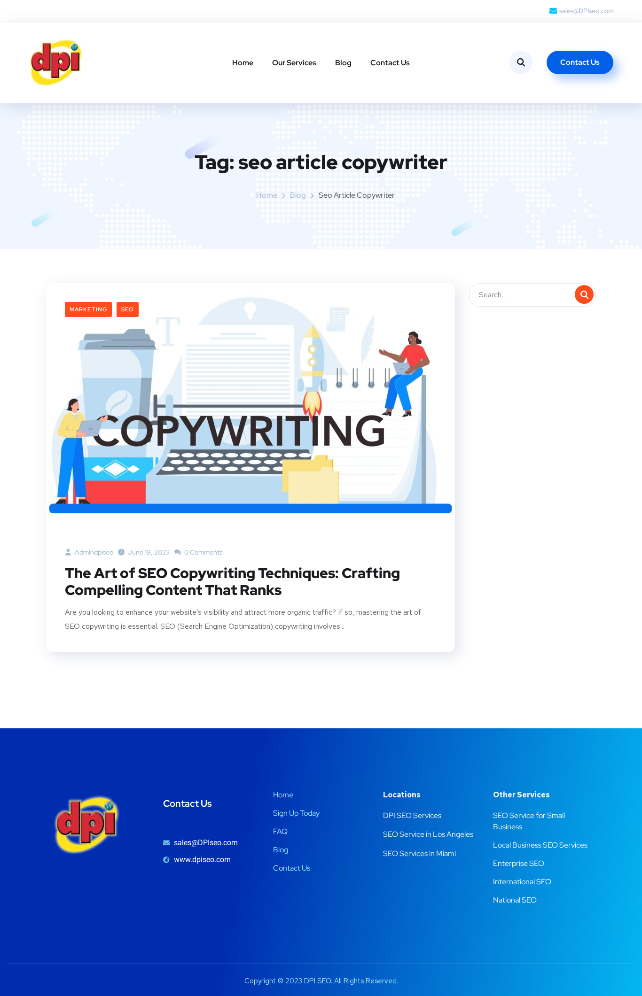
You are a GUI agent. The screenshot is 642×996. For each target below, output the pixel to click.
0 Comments (202, 552)
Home (242, 63)
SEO (127, 309)
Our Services (294, 63)
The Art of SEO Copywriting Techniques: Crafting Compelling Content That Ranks (232, 581)
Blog (343, 63)
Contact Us (390, 63)
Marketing (88, 309)
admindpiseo (93, 552)
